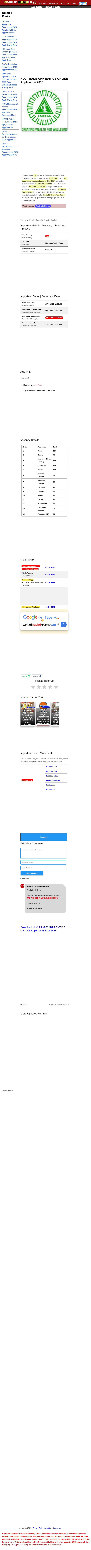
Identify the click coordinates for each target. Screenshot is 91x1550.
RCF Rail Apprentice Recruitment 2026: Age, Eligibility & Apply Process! (9, 27)
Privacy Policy (38, 1528)
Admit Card (65, 3)
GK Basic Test (51, 766)
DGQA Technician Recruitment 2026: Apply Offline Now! (9, 67)
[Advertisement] (57, 25)
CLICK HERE (50, 568)
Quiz (74, 3)
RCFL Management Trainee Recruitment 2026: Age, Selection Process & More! (10, 109)
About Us (48, 1528)
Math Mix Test (51, 771)
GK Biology (50, 789)
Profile (57, 7)
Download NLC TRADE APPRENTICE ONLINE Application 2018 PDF (42, 929)
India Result (53, 3)
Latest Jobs (42, 3)
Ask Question (37, 7)
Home (32, 3)
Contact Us (57, 1528)
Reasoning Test (52, 776)
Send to (25, 676)
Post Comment (32, 873)
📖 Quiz (49, 7)
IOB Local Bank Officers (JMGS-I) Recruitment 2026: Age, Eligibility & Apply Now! (9, 54)
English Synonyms (53, 780)
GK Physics (50, 785)
